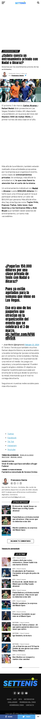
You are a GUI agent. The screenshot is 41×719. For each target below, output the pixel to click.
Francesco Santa (18, 75)
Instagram (12, 446)
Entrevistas (29, 699)
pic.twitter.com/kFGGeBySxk (20, 336)
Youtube (11, 449)
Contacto (30, 705)
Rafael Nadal (16, 457)
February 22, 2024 (32, 345)
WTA (20, 699)
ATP (14, 699)
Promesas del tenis (28, 702)
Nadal (35, 188)
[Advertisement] (20, 28)
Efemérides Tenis (17, 705)
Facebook (11, 438)
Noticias (6, 457)
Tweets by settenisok (10, 548)
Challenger (12, 702)
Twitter (10, 434)
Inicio (9, 699)
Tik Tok (10, 442)
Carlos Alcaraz (27, 455)
